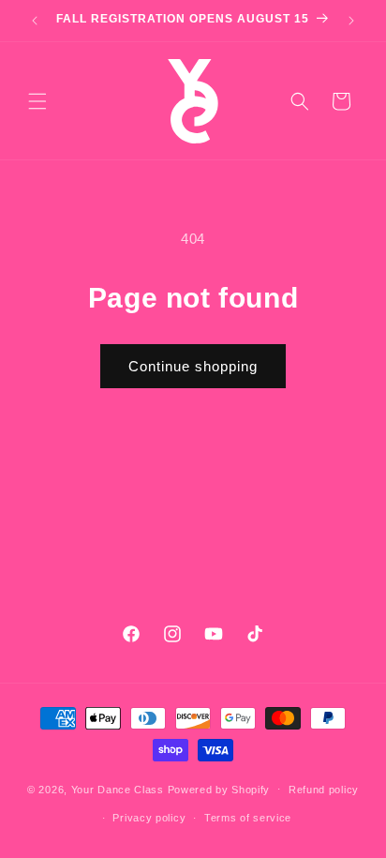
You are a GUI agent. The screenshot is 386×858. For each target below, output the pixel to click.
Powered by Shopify (219, 788)
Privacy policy (149, 817)
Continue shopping (193, 366)
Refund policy (324, 789)
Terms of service (247, 817)
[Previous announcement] (34, 20)
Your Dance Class (117, 788)
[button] (37, 101)
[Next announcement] (351, 20)
